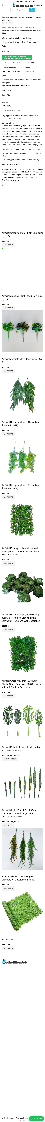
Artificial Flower (16, 71)
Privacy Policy (7, 1041)
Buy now (31, 63)
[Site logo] (22, 5)
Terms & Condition (8, 1111)
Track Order (6, 1045)
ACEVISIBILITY (23, 1115)
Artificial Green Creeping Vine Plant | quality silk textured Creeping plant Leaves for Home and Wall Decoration (21, 617)
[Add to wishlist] (15, 228)
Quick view (9, 228)
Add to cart (17, 63)
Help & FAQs (6, 1099)
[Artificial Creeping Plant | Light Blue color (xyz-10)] (22, 205)
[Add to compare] (4, 228)
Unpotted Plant (26, 28)
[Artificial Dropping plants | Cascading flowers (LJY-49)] (22, 394)
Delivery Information (9, 1095)
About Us (5, 1033)
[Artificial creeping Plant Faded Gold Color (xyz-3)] (22, 268)
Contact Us (6, 1037)
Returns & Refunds (9, 1107)
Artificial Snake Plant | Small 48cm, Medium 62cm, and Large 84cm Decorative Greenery (19, 813)
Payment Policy (7, 1103)
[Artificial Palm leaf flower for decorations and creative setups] (22, 719)
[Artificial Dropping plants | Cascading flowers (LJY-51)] (22, 457)
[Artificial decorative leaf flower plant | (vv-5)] (22, 331)
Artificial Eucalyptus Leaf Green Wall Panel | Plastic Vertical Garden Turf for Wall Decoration (21, 551)
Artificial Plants (13, 28)
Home (4, 28)
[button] (8, 245)
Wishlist (4, 1049)
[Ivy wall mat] (22, 911)
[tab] (8, 79)
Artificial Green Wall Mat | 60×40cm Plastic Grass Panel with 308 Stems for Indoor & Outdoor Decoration (21, 684)
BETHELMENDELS (22, 1113)
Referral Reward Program (11, 1053)
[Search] (32, 10)
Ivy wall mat (8, 939)
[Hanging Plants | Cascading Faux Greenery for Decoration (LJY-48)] (22, 848)
